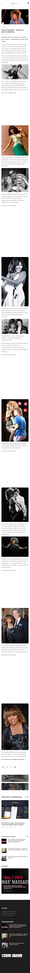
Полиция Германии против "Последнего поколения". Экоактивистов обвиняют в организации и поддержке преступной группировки (15, 788)
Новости (4, 27)
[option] (15, 814)
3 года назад (4, 34)
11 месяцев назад (7, 890)
